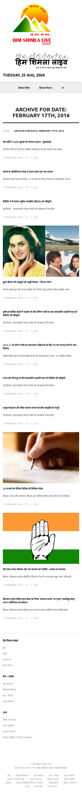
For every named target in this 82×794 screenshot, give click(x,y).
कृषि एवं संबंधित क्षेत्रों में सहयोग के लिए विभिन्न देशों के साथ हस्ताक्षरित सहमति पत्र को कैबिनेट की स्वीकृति (40, 313)
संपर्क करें (7, 659)
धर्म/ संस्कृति (8, 725)
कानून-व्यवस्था (9, 731)
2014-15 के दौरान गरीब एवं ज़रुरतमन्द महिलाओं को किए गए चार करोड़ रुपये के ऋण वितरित (39, 347)
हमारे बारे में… (9, 665)
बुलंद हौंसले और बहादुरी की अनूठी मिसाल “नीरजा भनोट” (27, 282)
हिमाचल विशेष (24, 88)
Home (6, 131)
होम (4, 647)
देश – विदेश (8, 695)
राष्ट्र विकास (8, 701)
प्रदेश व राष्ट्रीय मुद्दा (16, 779)
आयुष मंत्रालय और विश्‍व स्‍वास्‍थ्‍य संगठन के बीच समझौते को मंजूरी (31, 407)
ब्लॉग (5, 653)
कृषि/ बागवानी (53, 779)
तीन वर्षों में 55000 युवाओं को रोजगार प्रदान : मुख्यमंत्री (27, 142)
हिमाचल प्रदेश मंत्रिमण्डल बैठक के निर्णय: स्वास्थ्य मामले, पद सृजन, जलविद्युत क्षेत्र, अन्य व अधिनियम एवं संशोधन (39, 601)
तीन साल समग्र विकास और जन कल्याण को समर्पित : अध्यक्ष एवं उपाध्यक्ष (34, 569)
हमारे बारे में (52, 786)
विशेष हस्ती (53, 782)
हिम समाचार (8, 683)
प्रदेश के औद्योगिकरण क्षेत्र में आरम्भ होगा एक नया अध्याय (28, 171)
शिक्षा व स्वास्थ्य (9, 719)
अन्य (27, 786)
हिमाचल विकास (45, 88)
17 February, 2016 (12, 158)
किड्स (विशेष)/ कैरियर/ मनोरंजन (17, 737)
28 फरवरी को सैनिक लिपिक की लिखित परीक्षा (23, 488)
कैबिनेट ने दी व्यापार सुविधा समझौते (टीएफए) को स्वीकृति (27, 201)
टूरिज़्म (8, 782)
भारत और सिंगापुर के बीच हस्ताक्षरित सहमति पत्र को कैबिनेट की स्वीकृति (34, 378)
